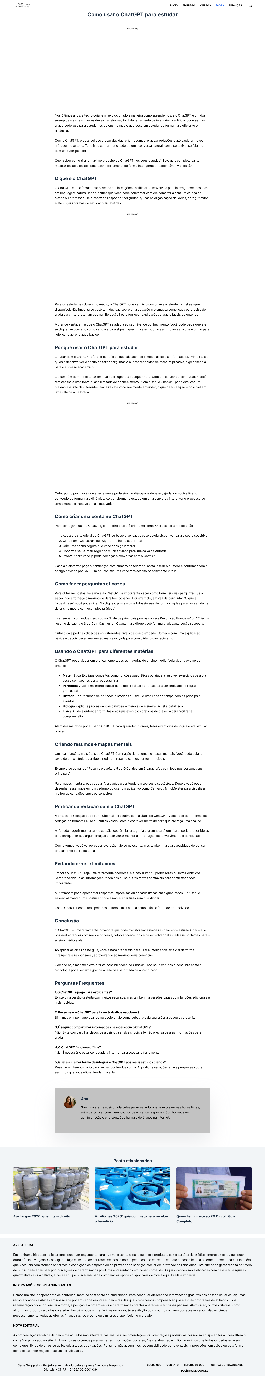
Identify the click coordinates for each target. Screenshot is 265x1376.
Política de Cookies (194, 1370)
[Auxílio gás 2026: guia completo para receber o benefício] (132, 1188)
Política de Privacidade (226, 1364)
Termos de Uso (194, 1364)
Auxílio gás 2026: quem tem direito (41, 1216)
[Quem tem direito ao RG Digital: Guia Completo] (214, 1188)
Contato (172, 1364)
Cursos (205, 5)
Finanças (235, 5)
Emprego (189, 5)
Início (174, 5)
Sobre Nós (154, 1364)
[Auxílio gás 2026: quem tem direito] (51, 1188)
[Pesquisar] (250, 5)
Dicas (220, 5)
